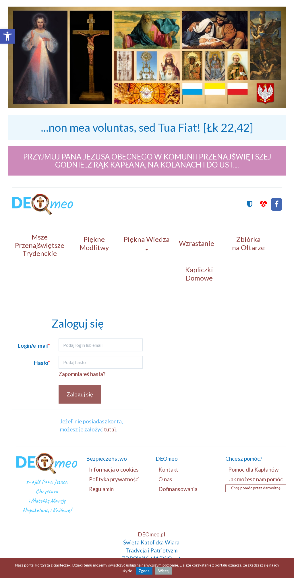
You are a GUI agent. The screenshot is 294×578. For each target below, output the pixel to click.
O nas (165, 479)
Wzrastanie (196, 243)
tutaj (110, 429)
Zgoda (144, 571)
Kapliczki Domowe (199, 273)
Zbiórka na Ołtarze (248, 243)
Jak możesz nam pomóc (255, 479)
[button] (7, 36)
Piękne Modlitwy (94, 243)
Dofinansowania (178, 489)
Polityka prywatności (114, 479)
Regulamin (101, 489)
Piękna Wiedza (146, 239)
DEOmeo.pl (151, 534)
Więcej (163, 571)
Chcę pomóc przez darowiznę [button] (256, 488)
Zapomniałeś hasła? (82, 374)
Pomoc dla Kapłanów (253, 469)
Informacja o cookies (114, 469)
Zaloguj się (80, 394)
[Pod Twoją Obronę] (250, 204)
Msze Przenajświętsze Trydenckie (39, 245)
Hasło (42, 362)
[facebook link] (276, 204)
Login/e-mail (34, 345)
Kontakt (168, 469)
